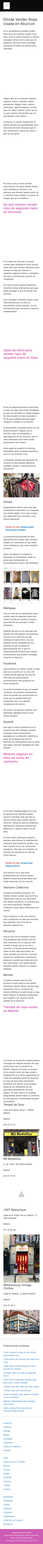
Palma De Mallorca (12, 1446)
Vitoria (6, 1504)
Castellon (7, 1512)
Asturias (7, 1481)
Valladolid (7, 1442)
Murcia (6, 1466)
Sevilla (6, 1473)
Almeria (6, 1489)
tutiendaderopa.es (19, 1532)
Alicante (7, 1450)
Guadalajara (9, 1516)
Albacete (7, 1508)
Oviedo (6, 1485)
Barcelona (8, 1524)
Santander (8, 1497)
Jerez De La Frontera (13, 1520)
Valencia (7, 1427)
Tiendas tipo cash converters (16, 1390)
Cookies (24, 1540)
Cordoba (7, 1477)
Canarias (7, 1423)
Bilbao (6, 1435)
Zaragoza (7, 1439)
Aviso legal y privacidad (13, 1540)
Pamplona (8, 1501)
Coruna (6, 1470)
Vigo (5, 1458)
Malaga (6, 1431)
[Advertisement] (21, 74)
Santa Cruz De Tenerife (14, 1462)
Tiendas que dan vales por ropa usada (21, 1386)
